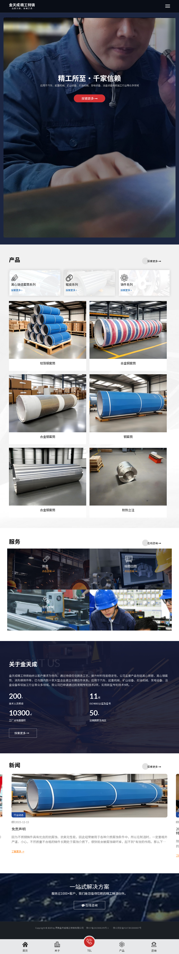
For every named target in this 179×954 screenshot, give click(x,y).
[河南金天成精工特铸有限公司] (61, 6)
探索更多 (88, 98)
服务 (14, 542)
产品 (14, 260)
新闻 (14, 765)
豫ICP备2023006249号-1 (97, 927)
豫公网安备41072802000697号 (127, 927)
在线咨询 (152, 543)
